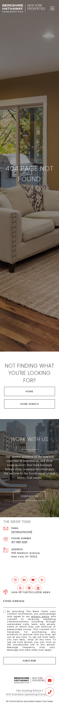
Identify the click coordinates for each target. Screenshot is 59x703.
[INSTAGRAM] (15, 580)
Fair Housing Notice (28, 690)
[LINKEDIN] (24, 580)
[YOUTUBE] (33, 580)
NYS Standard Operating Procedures (29, 694)
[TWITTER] (42, 580)
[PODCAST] (29, 588)
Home (29, 391)
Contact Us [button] (29, 496)
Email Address (14, 601)
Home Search (29, 404)
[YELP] (20, 588)
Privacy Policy (40, 616)
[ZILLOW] (38, 588)
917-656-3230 (19, 542)
